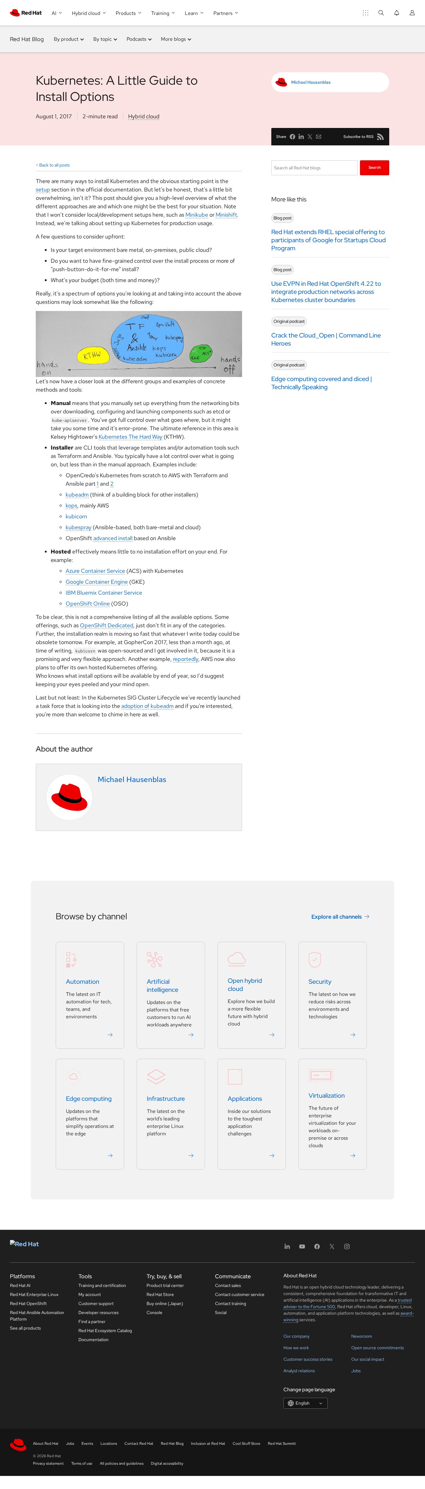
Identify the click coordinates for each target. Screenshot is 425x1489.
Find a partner (91, 1321)
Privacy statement (48, 1463)
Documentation (93, 1339)
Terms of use (81, 1463)
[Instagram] (347, 1248)
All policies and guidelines (121, 1463)
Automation (82, 982)
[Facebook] (317, 1248)
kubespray (78, 527)
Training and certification (102, 1285)
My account (89, 1294)
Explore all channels (336, 916)
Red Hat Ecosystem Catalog (105, 1330)
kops (71, 505)
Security (320, 982)
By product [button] (66, 39)
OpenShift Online (88, 603)
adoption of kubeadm (147, 705)
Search (375, 167)
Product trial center (165, 1285)
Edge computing (89, 1099)
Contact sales (228, 1285)
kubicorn (76, 516)
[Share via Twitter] (310, 136)
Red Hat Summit (282, 1443)
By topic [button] (102, 39)
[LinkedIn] (287, 1248)
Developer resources (98, 1312)
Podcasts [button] (136, 39)
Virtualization (327, 1096)
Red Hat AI (20, 1285)
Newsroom (361, 1336)
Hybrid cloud (143, 116)
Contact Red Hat (138, 1443)
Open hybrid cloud (245, 985)
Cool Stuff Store (246, 1443)
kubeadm (77, 494)
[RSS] (380, 136)
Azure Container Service (95, 570)
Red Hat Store (160, 1294)
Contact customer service (239, 1294)
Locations (108, 1443)
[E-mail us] (318, 136)
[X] (332, 1248)
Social (221, 1312)
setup (43, 189)
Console (154, 1312)
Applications (245, 1099)
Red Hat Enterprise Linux (34, 1294)
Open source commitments (377, 1347)
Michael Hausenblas (311, 82)
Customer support (96, 1303)
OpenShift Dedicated (106, 625)
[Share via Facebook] (292, 136)
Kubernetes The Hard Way (130, 436)
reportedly (185, 658)
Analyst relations (299, 1371)
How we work (296, 1347)
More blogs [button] (173, 39)
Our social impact (367, 1359)
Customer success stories (307, 1359)
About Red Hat (45, 1443)
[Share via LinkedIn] (301, 136)
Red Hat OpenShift (28, 1303)
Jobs (356, 1371)
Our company (296, 1336)
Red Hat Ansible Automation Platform (37, 1316)
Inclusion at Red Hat (208, 1443)
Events (87, 1443)
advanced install (113, 538)
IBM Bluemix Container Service (104, 592)
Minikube (196, 214)
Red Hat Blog (27, 39)
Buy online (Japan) (165, 1303)
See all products (25, 1328)
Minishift (226, 214)
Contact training (230, 1303)
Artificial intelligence (162, 986)
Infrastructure (166, 1099)
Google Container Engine (97, 581)
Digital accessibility (167, 1463)
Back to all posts (54, 165)
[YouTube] (302, 1248)
